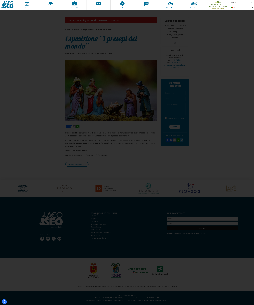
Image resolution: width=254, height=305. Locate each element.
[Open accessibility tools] (4, 301)
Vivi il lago (50, 8)
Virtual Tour (170, 8)
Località (98, 8)
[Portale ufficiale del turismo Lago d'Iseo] (7, 5)
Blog (146, 8)
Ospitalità (74, 8)
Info (122, 8)
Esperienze (194, 8)
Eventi (27, 8)
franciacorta (218, 8)
